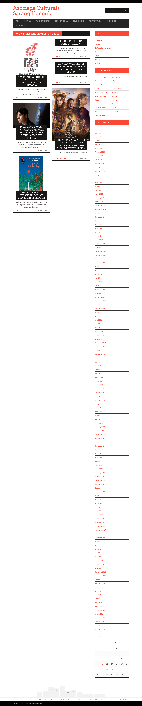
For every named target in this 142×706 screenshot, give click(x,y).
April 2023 (98, 282)
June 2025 (98, 183)
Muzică (97, 104)
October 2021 (99, 351)
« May (96, 681)
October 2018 (99, 488)
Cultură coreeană (100, 77)
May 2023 (98, 278)
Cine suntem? (99, 40)
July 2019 (98, 454)
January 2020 (99, 431)
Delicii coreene (78, 21)
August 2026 (99, 129)
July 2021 (98, 362)
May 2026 (98, 141)
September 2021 (100, 354)
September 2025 (100, 171)
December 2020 (100, 389)
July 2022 (98, 316)
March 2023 (99, 286)
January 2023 (99, 293)
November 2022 (100, 301)
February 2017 (100, 564)
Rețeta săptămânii (95, 21)
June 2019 (98, 457)
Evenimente (111, 21)
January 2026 (99, 156)
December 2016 (100, 572)
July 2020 (98, 408)
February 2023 (100, 289)
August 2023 (99, 267)
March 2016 (99, 606)
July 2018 (98, 499)
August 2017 (99, 541)
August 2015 (99, 633)
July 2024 (98, 225)
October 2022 (99, 305)
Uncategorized (100, 115)
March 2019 (99, 469)
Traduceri (115, 111)
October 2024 (99, 213)
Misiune (97, 63)
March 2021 (99, 377)
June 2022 (98, 320)
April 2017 (98, 557)
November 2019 (100, 438)
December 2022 (100, 297)
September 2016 (100, 583)
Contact (97, 44)
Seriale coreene (60, 158)
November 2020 (100, 393)
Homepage (98, 59)
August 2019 (99, 450)
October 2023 (99, 259)
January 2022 (99, 339)
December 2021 (100, 343)
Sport (114, 108)
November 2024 (100, 209)
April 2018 (98, 511)
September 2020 (100, 400)
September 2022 (100, 309)
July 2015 (98, 637)
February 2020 (100, 427)
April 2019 (98, 465)
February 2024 (100, 244)
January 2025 (99, 202)
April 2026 (98, 144)
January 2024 (99, 247)
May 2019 (98, 461)
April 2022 (98, 328)
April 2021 (98, 373)
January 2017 (99, 568)
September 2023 (100, 263)
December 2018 (100, 480)
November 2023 (100, 255)
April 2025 (98, 190)
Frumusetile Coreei (43, 21)
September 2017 (100, 538)
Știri (17, 21)
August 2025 (99, 175)
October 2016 (99, 580)
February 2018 (100, 519)
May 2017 (98, 553)
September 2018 (100, 492)
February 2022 (100, 335)
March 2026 (99, 148)
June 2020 (98, 412)
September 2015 (100, 629)
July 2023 (98, 270)
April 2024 (98, 236)
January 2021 (99, 385)
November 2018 (100, 484)
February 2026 (100, 152)
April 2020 (98, 419)
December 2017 (100, 526)
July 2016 (98, 591)
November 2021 (100, 347)
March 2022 (99, 331)
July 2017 (98, 545)
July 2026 (98, 133)
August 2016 (99, 587)
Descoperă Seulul (61, 21)
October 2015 (99, 625)
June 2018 (98, 503)
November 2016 (100, 576)
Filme (114, 85)
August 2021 (99, 358)
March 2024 (99, 240)
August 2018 (99, 496)
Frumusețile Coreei (101, 92)
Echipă (97, 56)
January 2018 (99, 522)
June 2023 (98, 274)
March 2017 (99, 561)
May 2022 (98, 324)
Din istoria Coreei (100, 52)
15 (122, 664)
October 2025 (99, 167)
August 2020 (99, 404)
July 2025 (98, 179)
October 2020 (99, 396)
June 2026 (98, 137)
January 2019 (99, 477)
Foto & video (116, 89)
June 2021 (98, 366)
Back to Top (123, 699)
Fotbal (97, 89)
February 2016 (100, 610)
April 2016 (98, 603)
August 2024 (99, 221)
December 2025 (100, 160)
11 (102, 664)
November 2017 (100, 530)
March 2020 (99, 423)
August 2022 (99, 312)
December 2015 (100, 618)
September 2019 (100, 446)
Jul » (101, 681)
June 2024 (98, 228)
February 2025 (100, 198)
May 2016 (98, 599)
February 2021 (100, 381)
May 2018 (98, 507)
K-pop (97, 100)
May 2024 (98, 232)
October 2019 (99, 442)
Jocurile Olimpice (100, 96)
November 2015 (100, 622)
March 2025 (99, 194)
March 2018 (99, 515)
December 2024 (100, 205)
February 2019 (100, 473)
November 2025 (100, 163)
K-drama (18, 97)
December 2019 (100, 435)
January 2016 (99, 614)
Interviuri (27, 21)
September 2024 (100, 217)
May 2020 (98, 415)
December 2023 (100, 251)
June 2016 (98, 595)
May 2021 (98, 370)
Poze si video (20, 26)
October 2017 (99, 534)
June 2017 (98, 549)
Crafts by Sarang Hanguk (103, 48)
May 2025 (98, 186)
